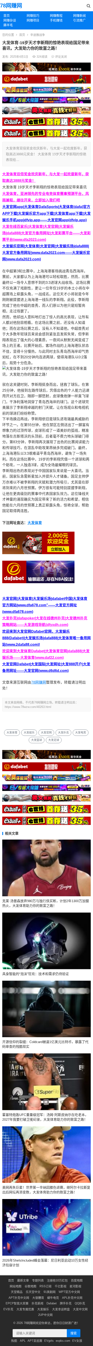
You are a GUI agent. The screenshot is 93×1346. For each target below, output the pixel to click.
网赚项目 (33, 20)
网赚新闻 (79, 15)
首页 (6, 15)
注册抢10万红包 (57, 1280)
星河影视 (75, 1286)
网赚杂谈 (9, 20)
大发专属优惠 (25, 1309)
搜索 (73, 1333)
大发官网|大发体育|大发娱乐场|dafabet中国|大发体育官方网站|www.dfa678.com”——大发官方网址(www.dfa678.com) (44, 605)
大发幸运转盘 (61, 1309)
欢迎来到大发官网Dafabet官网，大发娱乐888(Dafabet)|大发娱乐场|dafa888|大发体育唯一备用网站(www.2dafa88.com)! (46, 638)
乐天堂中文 (33, 1292)
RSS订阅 (45, 1286)
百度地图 (77, 1280)
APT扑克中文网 (19, 1297)
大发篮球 (36, 740)
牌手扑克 (66, 1303)
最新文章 (23, 1280)
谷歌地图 (30, 1286)
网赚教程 (56, 15)
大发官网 (46, 732)
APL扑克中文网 (72, 1297)
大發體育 (38, 1297)
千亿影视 (60, 1286)
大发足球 (53, 740)
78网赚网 (11, 5)
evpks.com (63, 1340)
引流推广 (79, 20)
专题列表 (38, 1280)
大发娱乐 (29, 732)
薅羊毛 (8, 25)
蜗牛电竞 (53, 1297)
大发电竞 (80, 732)
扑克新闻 (37, 1303)
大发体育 (35, 523)
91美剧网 (50, 1292)
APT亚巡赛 (35, 1340)
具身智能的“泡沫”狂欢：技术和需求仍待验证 (35, 974)
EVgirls (49, 1340)
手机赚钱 (56, 20)
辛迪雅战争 (37, 34)
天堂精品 (17, 1292)
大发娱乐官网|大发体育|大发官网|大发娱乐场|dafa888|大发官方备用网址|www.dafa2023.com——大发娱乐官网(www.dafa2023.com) (46, 252)
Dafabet (51, 1303)
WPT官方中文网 (69, 1292)
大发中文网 (80, 1309)
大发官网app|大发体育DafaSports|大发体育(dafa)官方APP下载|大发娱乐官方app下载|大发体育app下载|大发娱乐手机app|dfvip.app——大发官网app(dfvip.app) (46, 213)
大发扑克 (63, 732)
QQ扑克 (80, 1303)
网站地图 (15, 1286)
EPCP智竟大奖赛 (17, 1303)
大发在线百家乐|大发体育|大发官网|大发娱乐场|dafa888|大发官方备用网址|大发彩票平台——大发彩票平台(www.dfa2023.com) (46, 233)
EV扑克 (8, 1309)
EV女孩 (77, 1340)
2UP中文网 (45, 1315)
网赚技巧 (33, 15)
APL (23, 1340)
